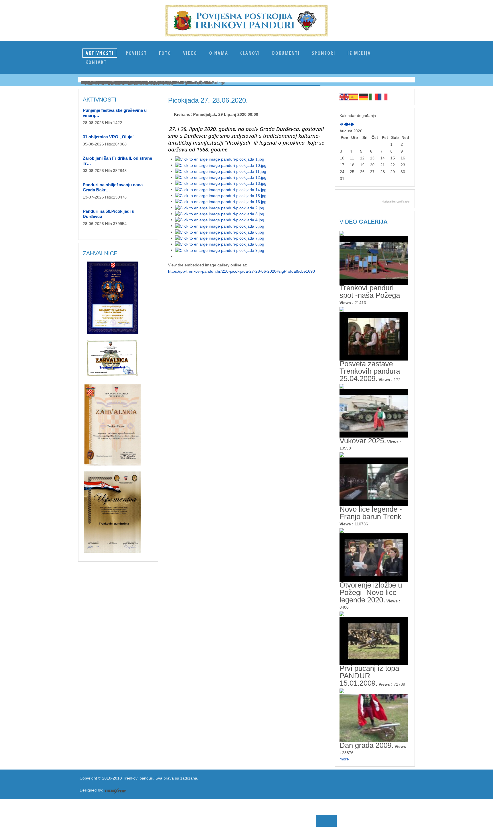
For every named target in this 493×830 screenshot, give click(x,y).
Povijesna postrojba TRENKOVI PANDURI (246, 20)
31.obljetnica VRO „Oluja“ (109, 136)
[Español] (354, 96)
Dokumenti (286, 53)
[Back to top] (171, 819)
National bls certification (396, 201)
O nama (218, 53)
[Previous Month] (345, 124)
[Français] (383, 96)
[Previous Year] (342, 124)
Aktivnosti (100, 53)
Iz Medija (359, 53)
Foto (165, 53)
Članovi (250, 53)
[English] (344, 96)
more (344, 759)
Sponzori (324, 53)
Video (190, 53)
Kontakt (96, 62)
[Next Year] (349, 124)
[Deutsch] (364, 96)
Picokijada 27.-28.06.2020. (208, 100)
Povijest (136, 53)
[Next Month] (352, 124)
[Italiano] (373, 96)
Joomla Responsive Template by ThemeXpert (115, 790)
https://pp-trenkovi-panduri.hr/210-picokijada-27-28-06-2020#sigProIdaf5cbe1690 (241, 271)
